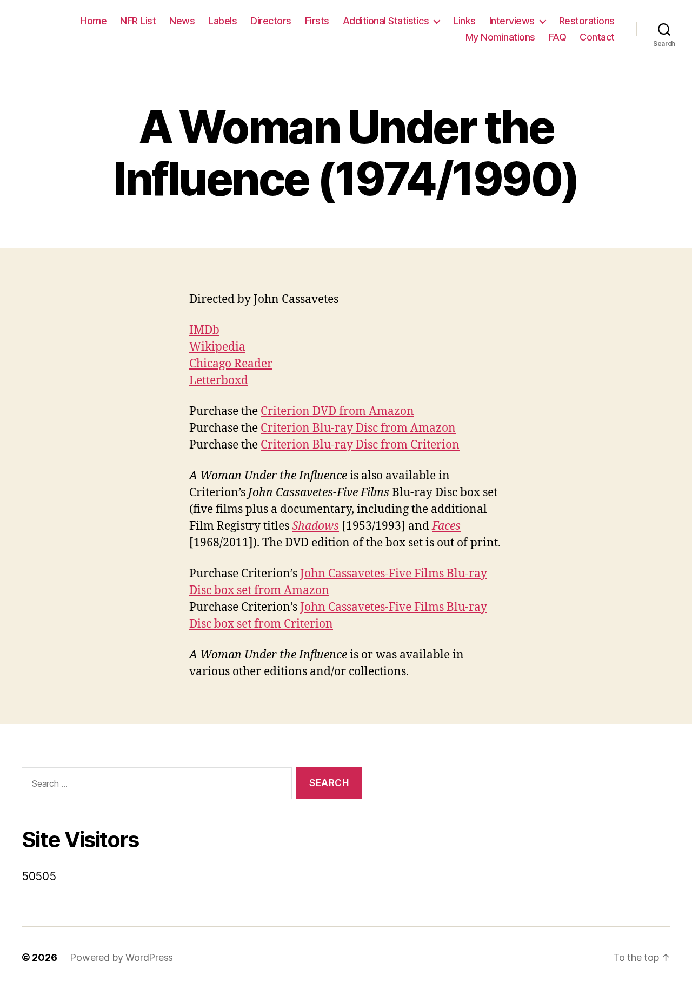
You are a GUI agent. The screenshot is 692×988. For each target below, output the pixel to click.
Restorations (587, 21)
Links (464, 21)
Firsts (317, 21)
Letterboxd (218, 380)
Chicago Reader (230, 364)
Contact (597, 37)
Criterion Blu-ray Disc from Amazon (358, 428)
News (182, 21)
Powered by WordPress (121, 957)
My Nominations (500, 37)
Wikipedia (217, 347)
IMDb (204, 330)
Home (94, 21)
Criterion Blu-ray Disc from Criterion (360, 445)
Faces (446, 526)
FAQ (558, 37)
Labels (222, 21)
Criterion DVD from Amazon (337, 411)
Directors (270, 21)
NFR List (138, 21)
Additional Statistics (386, 21)
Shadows (315, 526)
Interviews (512, 21)
